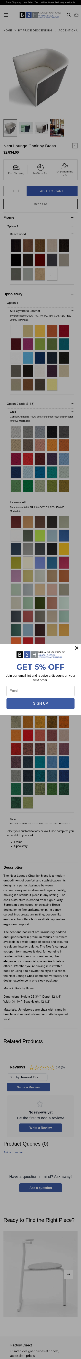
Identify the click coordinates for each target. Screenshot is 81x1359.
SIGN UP (40, 703)
